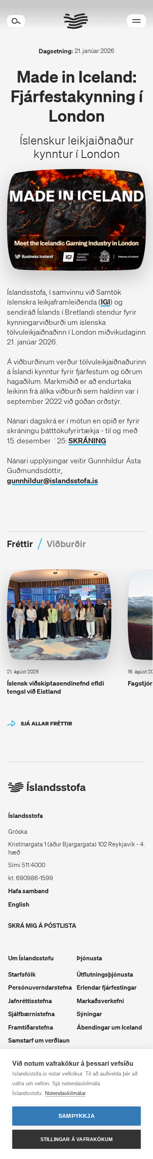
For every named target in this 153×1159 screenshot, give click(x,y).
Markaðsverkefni (100, 1001)
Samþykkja (76, 1116)
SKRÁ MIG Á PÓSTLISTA (42, 925)
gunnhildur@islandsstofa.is (52, 480)
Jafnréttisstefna (30, 1001)
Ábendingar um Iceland (109, 1027)
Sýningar (89, 1014)
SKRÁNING (87, 440)
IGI (105, 302)
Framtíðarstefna (30, 1027)
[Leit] (16, 21)
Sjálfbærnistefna (31, 1014)
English (18, 904)
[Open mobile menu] (136, 21)
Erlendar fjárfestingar (107, 987)
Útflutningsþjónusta (105, 974)
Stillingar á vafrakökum (76, 1139)
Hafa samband (28, 891)
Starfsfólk (21, 974)
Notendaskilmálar (65, 1093)
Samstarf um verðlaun (39, 1040)
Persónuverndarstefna (40, 987)
